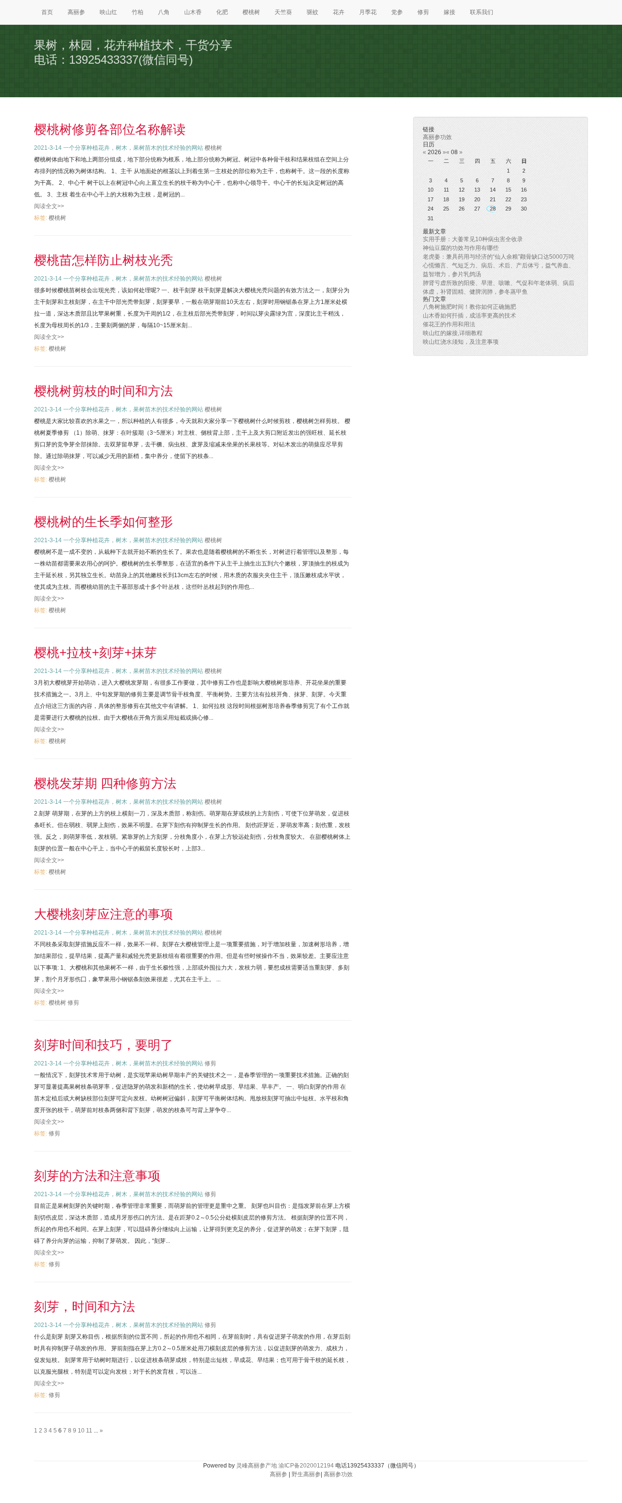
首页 (47, 12)
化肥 (222, 12)
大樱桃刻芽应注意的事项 (103, 914)
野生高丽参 (306, 1474)
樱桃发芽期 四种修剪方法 (105, 783)
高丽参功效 (437, 137)
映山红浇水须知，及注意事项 (461, 341)
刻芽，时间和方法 (84, 1306)
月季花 (368, 12)
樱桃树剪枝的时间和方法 (103, 391)
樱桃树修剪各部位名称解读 (110, 129)
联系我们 (481, 12)
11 (89, 1430)
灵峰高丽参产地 (256, 1465)
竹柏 (137, 12)
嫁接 (449, 12)
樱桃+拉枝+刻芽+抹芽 (95, 652)
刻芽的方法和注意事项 (97, 1175)
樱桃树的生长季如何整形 (103, 521)
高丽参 (76, 12)
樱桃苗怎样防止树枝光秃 (103, 260)
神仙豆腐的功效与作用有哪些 (461, 248)
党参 (397, 12)
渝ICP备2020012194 (306, 1465)
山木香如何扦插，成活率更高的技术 (469, 315)
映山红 (108, 12)
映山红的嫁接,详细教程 (453, 333)
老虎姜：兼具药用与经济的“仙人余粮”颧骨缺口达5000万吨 (498, 256)
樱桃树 (251, 12)
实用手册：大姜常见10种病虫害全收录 (473, 239)
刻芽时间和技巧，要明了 (103, 1045)
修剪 (423, 12)
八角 (164, 12)
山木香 (193, 12)
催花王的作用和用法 (449, 324)
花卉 (339, 12)
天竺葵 (283, 12)
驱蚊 (312, 12)
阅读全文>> (49, 206)
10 (81, 1430)
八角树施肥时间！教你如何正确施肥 (469, 306)
